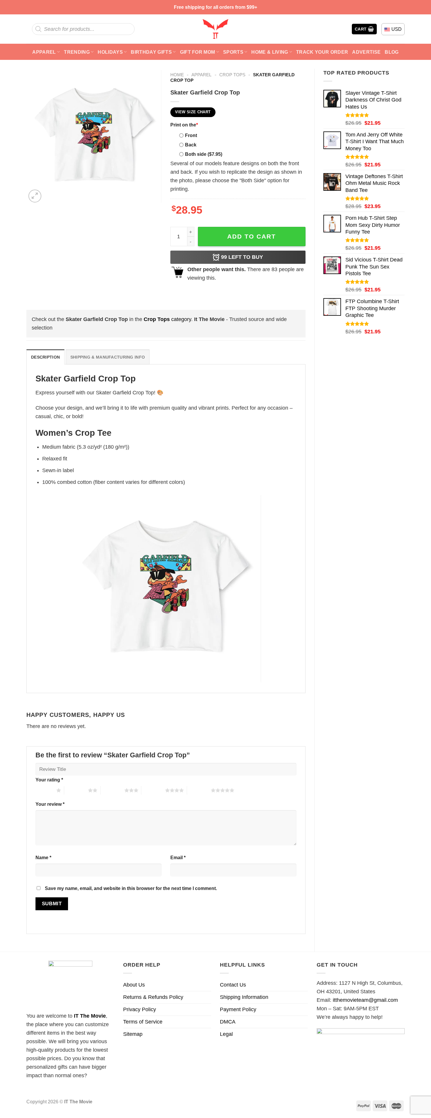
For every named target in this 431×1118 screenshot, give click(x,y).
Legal (226, 1034)
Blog (391, 52)
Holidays (110, 52)
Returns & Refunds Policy (153, 997)
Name (43, 857)
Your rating (49, 779)
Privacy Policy (139, 1009)
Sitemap (132, 1034)
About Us (134, 985)
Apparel (44, 52)
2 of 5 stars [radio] (76, 790)
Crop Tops (232, 74)
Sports (233, 52)
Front (191, 135)
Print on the (184, 124)
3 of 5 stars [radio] (112, 790)
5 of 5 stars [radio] (199, 790)
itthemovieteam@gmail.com (365, 1000)
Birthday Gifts (151, 52)
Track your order (322, 52)
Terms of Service (142, 1022)
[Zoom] (34, 196)
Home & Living (269, 52)
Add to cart (251, 236)
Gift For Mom (197, 52)
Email (178, 857)
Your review (50, 804)
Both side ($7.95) (203, 154)
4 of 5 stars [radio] (153, 790)
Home (177, 74)
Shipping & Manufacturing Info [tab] (107, 357)
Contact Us (233, 985)
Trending (77, 52)
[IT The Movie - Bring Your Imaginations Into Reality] (215, 29)
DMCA (227, 1022)
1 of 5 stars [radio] (44, 790)
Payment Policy (238, 1009)
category (167, 319)
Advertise (366, 52)
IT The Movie (90, 1016)
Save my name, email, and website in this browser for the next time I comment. (131, 888)
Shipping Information (244, 997)
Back (190, 144)
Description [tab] (45, 357)
